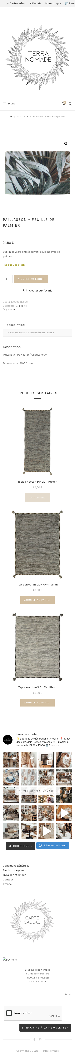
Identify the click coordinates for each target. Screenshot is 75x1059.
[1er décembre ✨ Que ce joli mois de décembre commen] (64, 831)
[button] (65, 143)
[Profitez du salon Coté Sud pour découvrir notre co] (46, 777)
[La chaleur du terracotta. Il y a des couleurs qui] (29, 760)
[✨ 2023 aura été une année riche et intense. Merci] (64, 813)
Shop (12, 116)
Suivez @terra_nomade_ (37, 791)
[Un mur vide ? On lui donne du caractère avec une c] (64, 760)
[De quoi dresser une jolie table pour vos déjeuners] (11, 777)
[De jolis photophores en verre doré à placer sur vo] (11, 831)
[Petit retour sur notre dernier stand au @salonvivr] (11, 795)
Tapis (24, 305)
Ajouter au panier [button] (37, 600)
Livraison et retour (14, 875)
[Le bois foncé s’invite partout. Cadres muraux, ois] (46, 760)
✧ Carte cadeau (16, 3)
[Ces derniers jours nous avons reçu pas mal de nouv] (46, 813)
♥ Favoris (35, 3)
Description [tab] (16, 325)
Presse (7, 884)
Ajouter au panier (31, 279)
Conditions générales (16, 865)
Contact (8, 879)
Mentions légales (13, 870)
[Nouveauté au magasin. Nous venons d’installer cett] (11, 760)
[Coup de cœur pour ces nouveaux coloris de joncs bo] (29, 831)
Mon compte (53, 3)
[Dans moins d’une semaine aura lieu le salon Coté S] (29, 795)
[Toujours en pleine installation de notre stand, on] (64, 777)
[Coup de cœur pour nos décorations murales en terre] (29, 777)
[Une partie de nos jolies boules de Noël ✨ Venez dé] (64, 795)
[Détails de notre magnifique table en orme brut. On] (29, 813)
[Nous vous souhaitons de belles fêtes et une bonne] (46, 795)
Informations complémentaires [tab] (31, 332)
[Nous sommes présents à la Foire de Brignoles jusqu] (11, 813)
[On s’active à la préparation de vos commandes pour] (46, 831)
